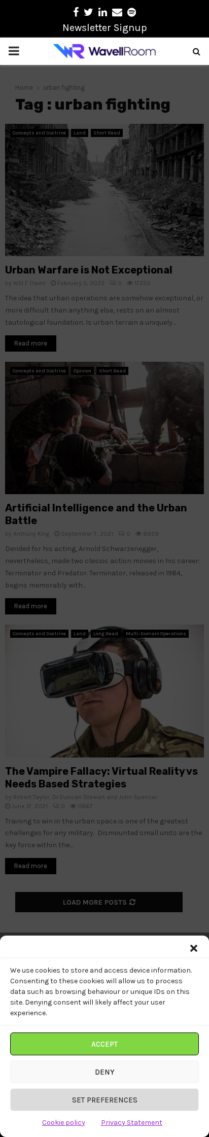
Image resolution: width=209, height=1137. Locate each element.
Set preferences (104, 1100)
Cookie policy (63, 1122)
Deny (105, 1072)
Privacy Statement (131, 1122)
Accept (104, 1044)
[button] (194, 948)
